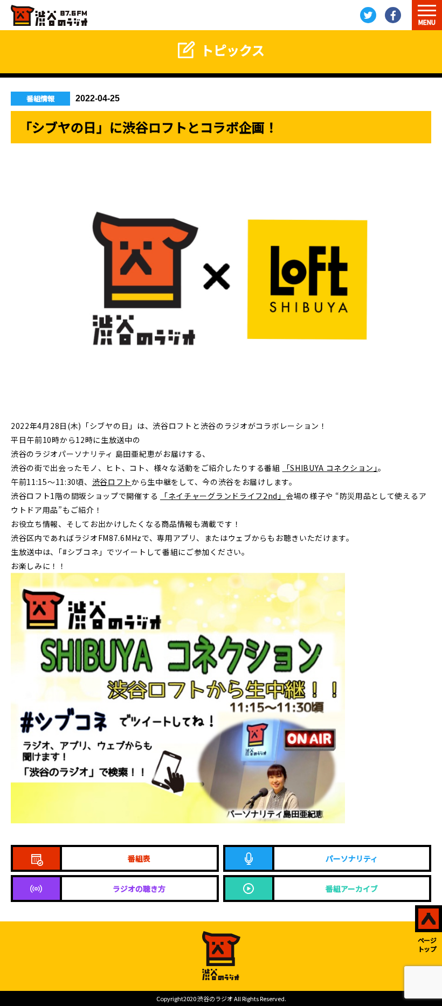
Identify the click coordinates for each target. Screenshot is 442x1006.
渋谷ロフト (112, 481)
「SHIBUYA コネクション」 (330, 467)
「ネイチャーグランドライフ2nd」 (223, 495)
